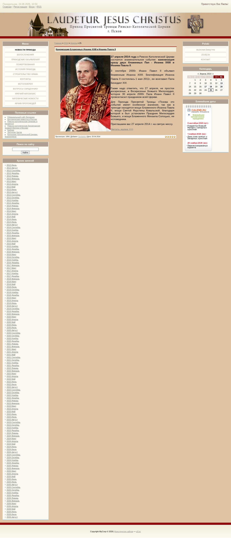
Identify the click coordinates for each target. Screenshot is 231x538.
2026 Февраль (13, 501)
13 (221, 83)
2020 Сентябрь (13, 333)
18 (211, 87)
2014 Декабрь (13, 233)
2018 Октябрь (13, 290)
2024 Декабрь (13, 463)
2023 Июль (12, 417)
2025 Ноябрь (12, 493)
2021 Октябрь (13, 360)
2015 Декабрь (13, 249)
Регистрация (20, 6)
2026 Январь (12, 498)
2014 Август (12, 225)
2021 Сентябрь (13, 357)
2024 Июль (12, 449)
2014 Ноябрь (12, 230)
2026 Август (12, 517)
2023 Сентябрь (13, 422)
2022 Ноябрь (12, 395)
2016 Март (11, 254)
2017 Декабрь (13, 276)
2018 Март (11, 281)
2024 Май (11, 444)
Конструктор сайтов (124, 531)
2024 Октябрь (13, 457)
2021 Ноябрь (12, 363)
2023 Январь (12, 401)
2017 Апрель (12, 271)
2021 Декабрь (13, 365)
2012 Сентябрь (13, 170)
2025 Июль (12, 482)
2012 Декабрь (13, 173)
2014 (66, 43)
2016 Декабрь (13, 263)
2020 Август (12, 330)
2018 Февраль (13, 279)
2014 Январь (12, 206)
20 (221, 87)
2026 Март (11, 503)
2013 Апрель (12, 184)
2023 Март (11, 406)
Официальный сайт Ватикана (20, 117)
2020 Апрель (12, 319)
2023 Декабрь (13, 430)
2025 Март (11, 471)
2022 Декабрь (13, 398)
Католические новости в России (22, 119)
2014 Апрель (12, 214)
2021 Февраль (13, 346)
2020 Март (11, 317)
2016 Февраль (13, 252)
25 (211, 90)
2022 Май (11, 379)
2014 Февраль (13, 208)
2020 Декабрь (13, 341)
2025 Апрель (12, 474)
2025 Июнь (12, 479)
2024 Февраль (13, 436)
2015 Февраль (13, 235)
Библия (10, 130)
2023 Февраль (13, 403)
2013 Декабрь (13, 203)
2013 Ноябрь (12, 200)
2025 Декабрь (13, 495)
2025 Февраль (13, 468)
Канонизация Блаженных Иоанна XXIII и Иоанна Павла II (86, 49)
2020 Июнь (12, 325)
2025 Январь (12, 466)
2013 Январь (12, 176)
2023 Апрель (12, 409)
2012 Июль (12, 165)
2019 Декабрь (13, 311)
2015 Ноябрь (12, 246)
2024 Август (12, 452)
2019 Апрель (12, 300)
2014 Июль (12, 222)
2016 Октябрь (13, 257)
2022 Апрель (12, 376)
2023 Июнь (12, 414)
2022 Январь (12, 368)
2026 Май (11, 509)
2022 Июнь (12, 382)
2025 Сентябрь (13, 487)
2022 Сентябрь (13, 390)
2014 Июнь (12, 219)
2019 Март (11, 298)
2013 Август (12, 192)
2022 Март (11, 374)
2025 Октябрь (13, 490)
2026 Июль (12, 514)
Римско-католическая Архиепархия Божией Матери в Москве (22, 127)
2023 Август (12, 420)
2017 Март (11, 268)
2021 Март (11, 349)
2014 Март (11, 211)
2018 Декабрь (13, 295)
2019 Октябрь (13, 309)
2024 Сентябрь (13, 455)
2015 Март (11, 238)
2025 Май (11, 476)
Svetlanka (82, 137)
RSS (39, 6)
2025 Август (12, 484)
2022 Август (12, 387)
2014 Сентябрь (13, 227)
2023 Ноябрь (12, 428)
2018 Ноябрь (12, 292)
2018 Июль (12, 287)
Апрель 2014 (205, 74)
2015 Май (11, 244)
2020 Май (11, 322)
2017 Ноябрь (12, 273)
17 (205, 87)
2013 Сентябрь (13, 195)
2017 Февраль (13, 265)
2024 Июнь (12, 447)
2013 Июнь (12, 189)
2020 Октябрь (13, 336)
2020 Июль (12, 327)
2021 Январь (12, 344)
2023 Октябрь (13, 425)
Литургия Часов (14, 132)
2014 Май (11, 216)
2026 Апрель (12, 506)
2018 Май (11, 284)
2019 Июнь (12, 303)
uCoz (138, 531)
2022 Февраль (13, 371)
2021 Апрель (12, 352)
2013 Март (11, 181)
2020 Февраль (13, 314)
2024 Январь (12, 433)
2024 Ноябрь (12, 460)
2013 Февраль (13, 179)
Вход (32, 6)
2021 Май (11, 355)
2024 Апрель (12, 441)
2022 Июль (12, 384)
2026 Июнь (12, 512)
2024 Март (11, 438)
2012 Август (12, 168)
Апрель (73, 43)
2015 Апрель (12, 241)
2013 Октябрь (13, 198)
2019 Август (12, 306)
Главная (7, 6)
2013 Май (11, 187)
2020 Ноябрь (12, 338)
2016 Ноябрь (12, 260)
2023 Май (11, 411)
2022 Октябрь (13, 392)
